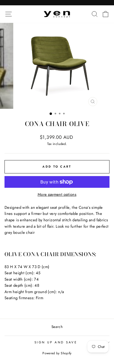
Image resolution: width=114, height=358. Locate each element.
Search (57, 326)
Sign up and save (55, 342)
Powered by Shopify (57, 353)
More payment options (57, 194)
